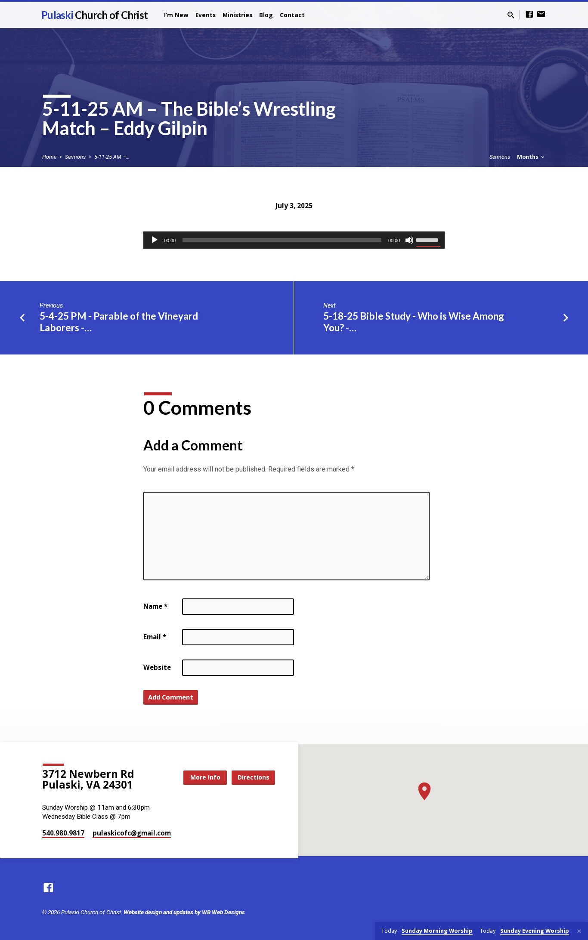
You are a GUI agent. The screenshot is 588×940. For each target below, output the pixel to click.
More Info (205, 777)
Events (205, 15)
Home (49, 157)
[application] (294, 240)
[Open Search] (511, 15)
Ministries (237, 15)
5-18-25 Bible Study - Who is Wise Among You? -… (413, 321)
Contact (292, 15)
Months (528, 156)
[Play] (154, 240)
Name (155, 606)
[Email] (541, 14)
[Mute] (409, 240)
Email (154, 636)
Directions (253, 777)
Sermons (75, 157)
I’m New (176, 15)
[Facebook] (529, 14)
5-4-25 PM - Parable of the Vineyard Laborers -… (119, 321)
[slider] (428, 239)
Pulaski (94, 15)
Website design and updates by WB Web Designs (184, 912)
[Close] (579, 931)
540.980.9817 (63, 833)
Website (157, 667)
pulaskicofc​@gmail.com (132, 833)
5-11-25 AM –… (112, 157)
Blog (266, 15)
